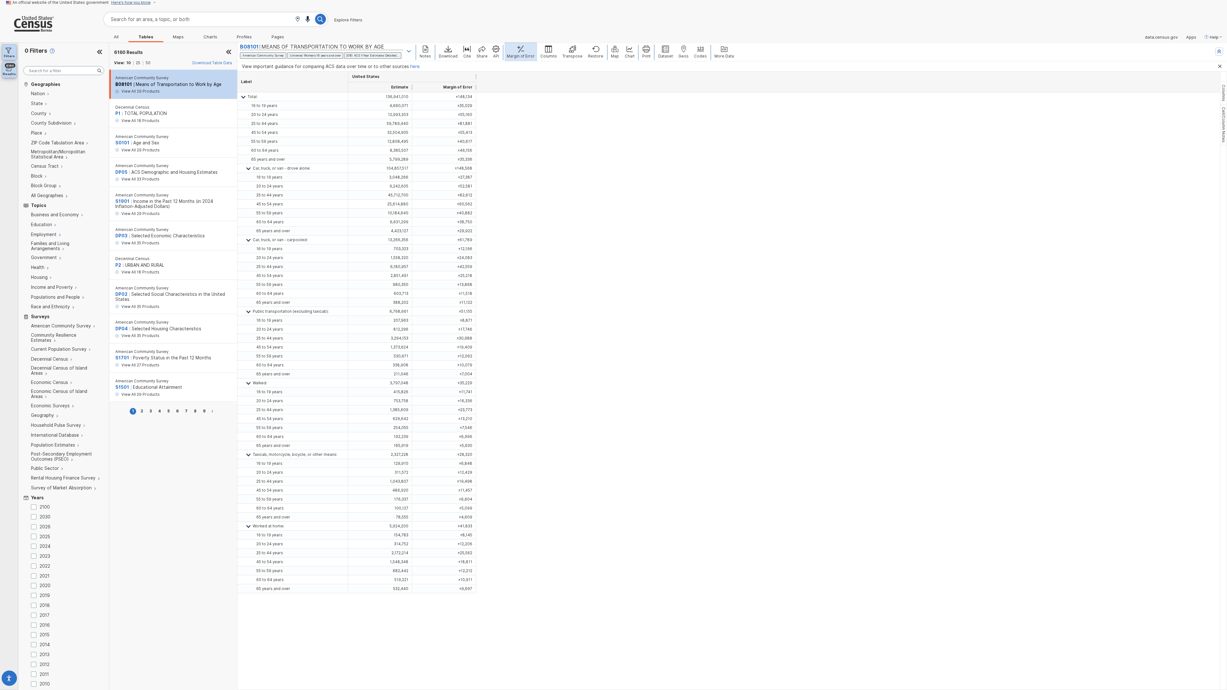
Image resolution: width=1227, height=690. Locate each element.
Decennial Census (132, 107)
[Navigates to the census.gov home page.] (27, 29)
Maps (178, 36)
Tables (145, 36)
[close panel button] (228, 52)
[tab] (1223, 92)
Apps (1191, 37)
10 (128, 63)
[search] (63, 70)
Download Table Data (212, 63)
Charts (210, 36)
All (116, 36)
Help (1214, 37)
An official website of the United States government (60, 2)
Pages (278, 36)
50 (148, 63)
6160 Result (128, 52)
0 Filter (36, 50)
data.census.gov (1161, 37)
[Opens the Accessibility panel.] (9, 679)
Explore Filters (348, 19)
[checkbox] (35, 507)
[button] (298, 19)
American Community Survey (141, 78)
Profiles (244, 36)
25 (138, 63)
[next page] (213, 411)
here (415, 66)
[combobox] (216, 19)
